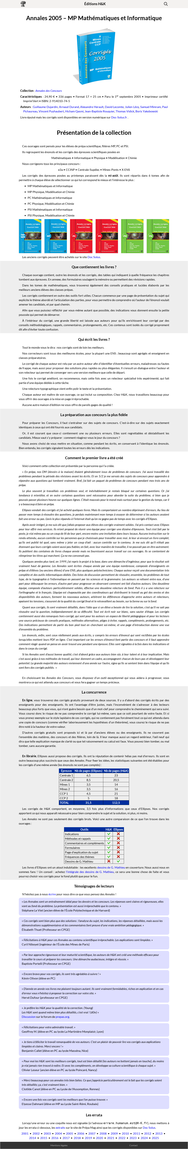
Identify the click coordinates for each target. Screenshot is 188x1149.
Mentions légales (59, 1145)
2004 (58, 1133)
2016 (54, 1138)
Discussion (29, 1016)
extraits (60, 1127)
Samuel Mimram (150, 107)
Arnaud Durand (69, 107)
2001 (24, 1133)
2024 (144, 1138)
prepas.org (62, 1016)
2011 (136, 1133)
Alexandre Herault (92, 107)
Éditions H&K (95, 4)
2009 (114, 1133)
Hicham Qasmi (74, 111)
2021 (110, 1138)
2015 (43, 1138)
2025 (155, 1138)
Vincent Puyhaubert (51, 111)
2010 (125, 1133)
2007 (91, 1133)
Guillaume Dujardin (45, 107)
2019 (88, 1138)
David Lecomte (114, 107)
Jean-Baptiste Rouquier (99, 111)
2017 (66, 1138)
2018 (77, 1138)
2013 (158, 1133)
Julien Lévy (132, 107)
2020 (99, 1138)
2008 (103, 1133)
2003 (47, 1133)
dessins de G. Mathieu (111, 867)
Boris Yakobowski (146, 111)
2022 (121, 1138)
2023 (133, 1138)
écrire (52, 894)
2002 (36, 1133)
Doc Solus (94, 257)
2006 (80, 1133)
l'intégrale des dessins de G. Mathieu (90, 872)
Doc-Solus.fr (119, 117)
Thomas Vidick (125, 111)
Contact (133, 1145)
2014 (32, 1138)
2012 (147, 1133)
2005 (69, 1133)
